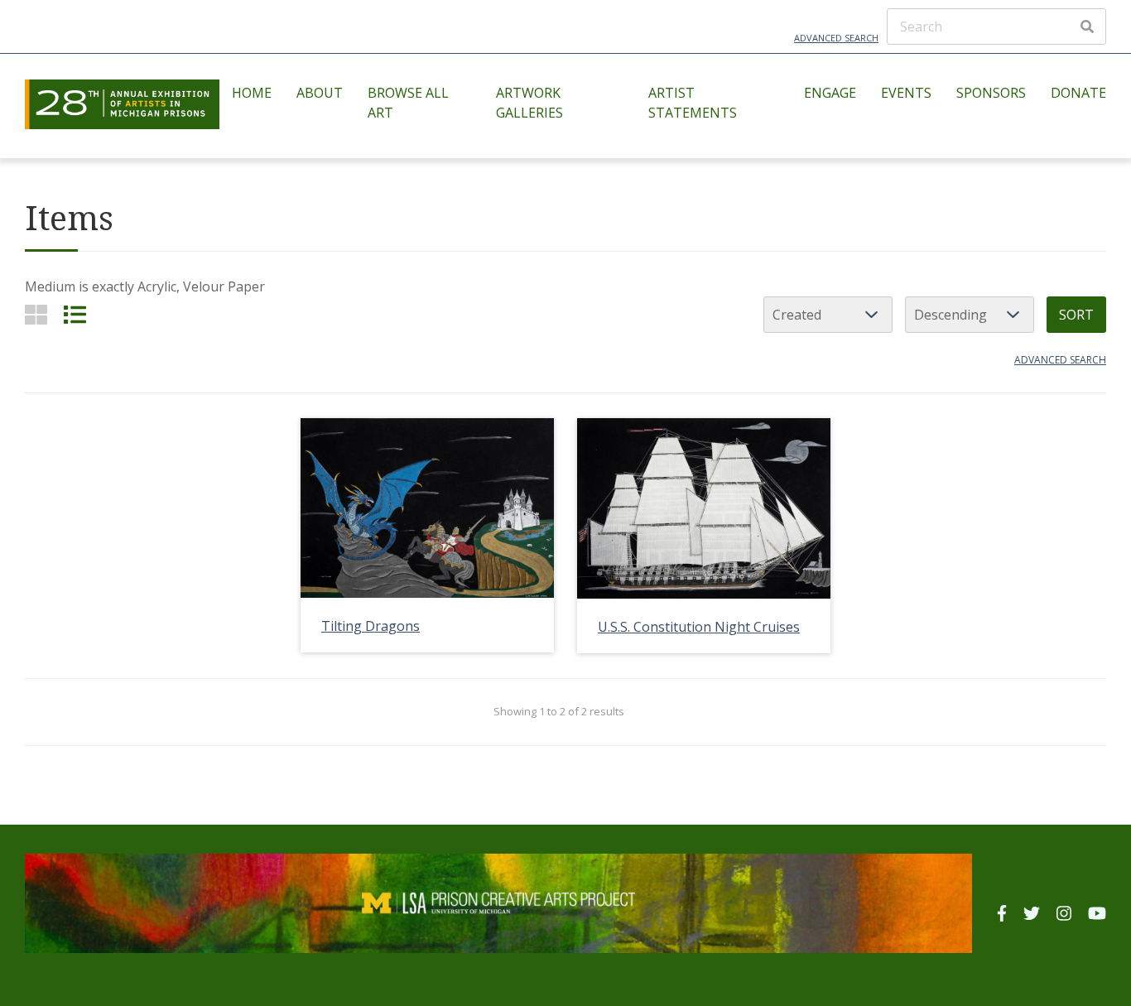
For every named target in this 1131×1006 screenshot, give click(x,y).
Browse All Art (408, 103)
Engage (830, 93)
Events (906, 93)
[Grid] (36, 314)
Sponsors (991, 93)
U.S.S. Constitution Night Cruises (699, 627)
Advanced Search (836, 37)
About (319, 93)
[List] (75, 314)
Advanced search (1060, 360)
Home (252, 93)
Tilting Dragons (370, 626)
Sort (1076, 315)
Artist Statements (692, 103)
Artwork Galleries (529, 103)
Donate (1078, 93)
